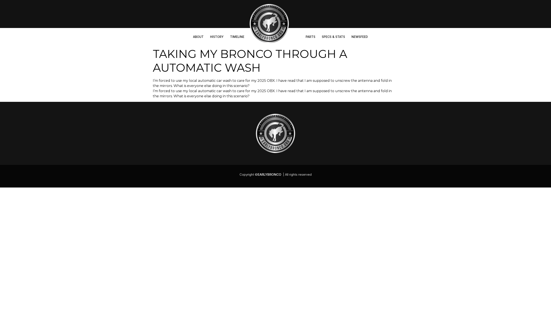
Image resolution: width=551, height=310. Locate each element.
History (217, 37)
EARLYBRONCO (269, 174)
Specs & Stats (333, 37)
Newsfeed (359, 37)
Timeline (237, 37)
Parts (310, 37)
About (198, 37)
